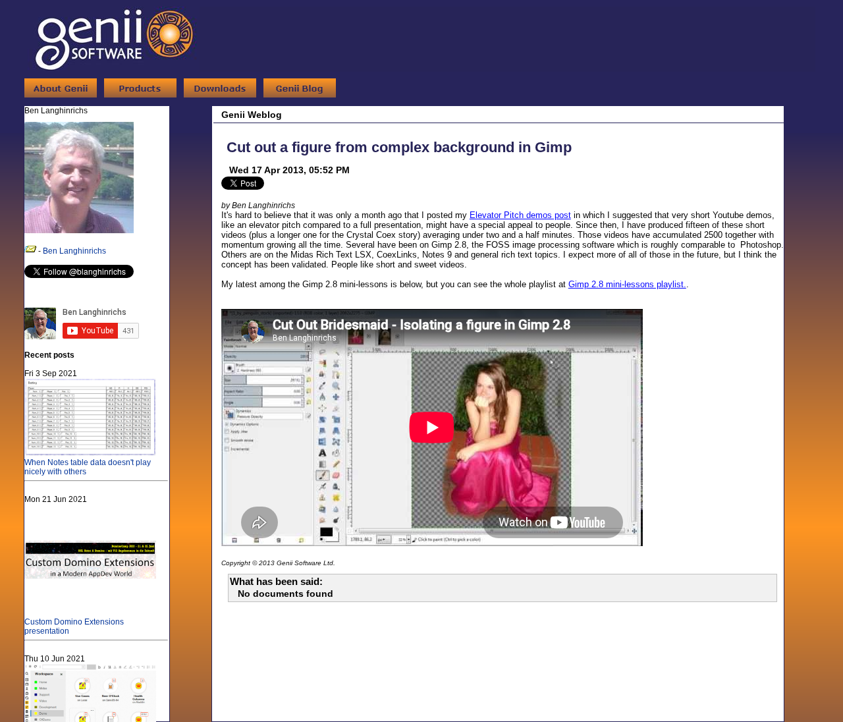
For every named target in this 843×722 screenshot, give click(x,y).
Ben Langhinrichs (74, 251)
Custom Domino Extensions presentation (74, 626)
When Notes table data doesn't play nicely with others (87, 467)
